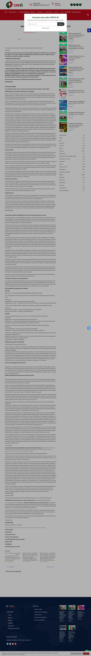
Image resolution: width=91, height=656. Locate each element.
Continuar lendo (45, 28)
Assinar (61, 24)
